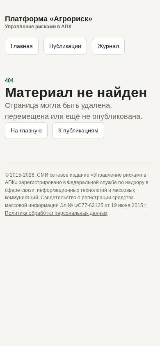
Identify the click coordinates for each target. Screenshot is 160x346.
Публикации (65, 46)
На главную (26, 130)
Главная (22, 46)
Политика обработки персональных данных (56, 213)
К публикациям (78, 130)
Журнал (108, 46)
